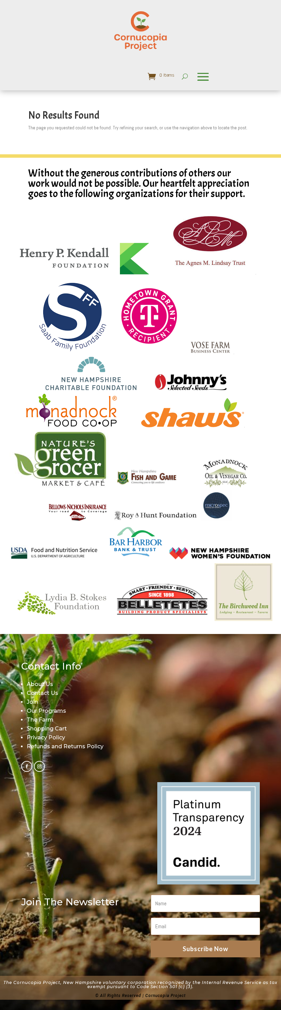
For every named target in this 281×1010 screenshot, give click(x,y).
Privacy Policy (46, 737)
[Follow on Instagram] (39, 766)
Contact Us (42, 693)
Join (32, 702)
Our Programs (46, 711)
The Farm (40, 719)
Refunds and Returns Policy (65, 746)
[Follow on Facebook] (26, 766)
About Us (40, 684)
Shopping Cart (47, 728)
